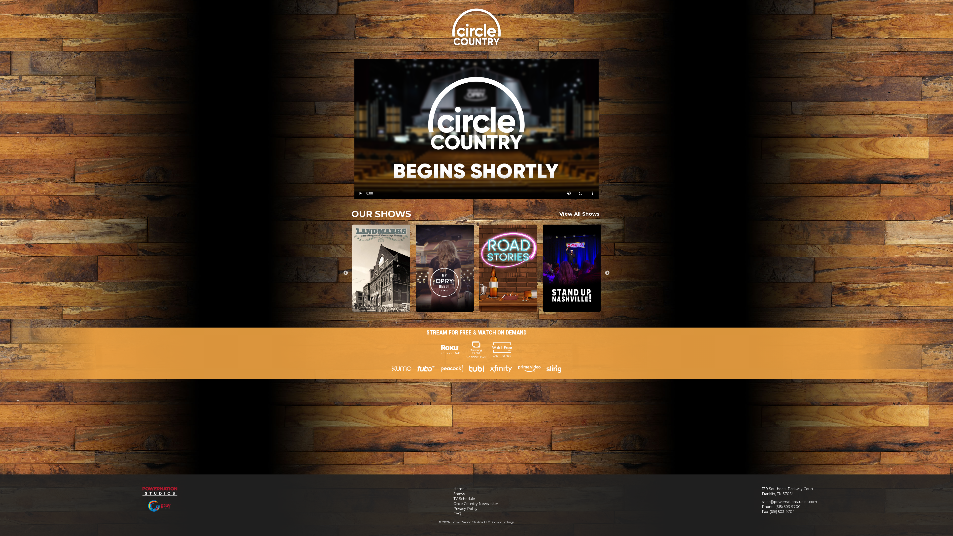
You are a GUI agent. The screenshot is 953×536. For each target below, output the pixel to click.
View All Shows (579, 214)
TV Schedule (464, 499)
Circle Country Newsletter (475, 504)
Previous (345, 272)
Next (607, 272)
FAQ (457, 513)
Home (459, 489)
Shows (459, 494)
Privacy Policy (465, 508)
